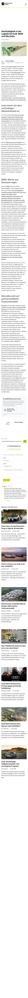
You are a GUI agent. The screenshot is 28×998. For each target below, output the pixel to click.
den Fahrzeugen (16, 72)
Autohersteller (12, 66)
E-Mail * (5, 463)
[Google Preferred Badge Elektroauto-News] (10, 410)
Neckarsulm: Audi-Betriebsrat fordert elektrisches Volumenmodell (13, 606)
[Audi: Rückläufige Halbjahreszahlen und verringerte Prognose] (14, 752)
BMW (8, 186)
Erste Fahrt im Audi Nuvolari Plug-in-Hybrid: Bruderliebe (12, 527)
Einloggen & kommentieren (15, 449)
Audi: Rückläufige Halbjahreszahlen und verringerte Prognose (10, 763)
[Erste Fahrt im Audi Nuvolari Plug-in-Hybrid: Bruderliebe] (14, 516)
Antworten (9, 500)
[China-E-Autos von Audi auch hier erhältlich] (14, 554)
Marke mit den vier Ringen (13, 142)
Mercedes (4, 305)
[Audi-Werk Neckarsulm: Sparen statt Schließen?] (14, 714)
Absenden (6, 480)
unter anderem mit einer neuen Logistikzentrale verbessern (13, 307)
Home (2, 39)
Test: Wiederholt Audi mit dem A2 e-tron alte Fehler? (13, 647)
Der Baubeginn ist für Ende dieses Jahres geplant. (11, 257)
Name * (5, 458)
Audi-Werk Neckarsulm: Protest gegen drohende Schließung (11, 686)
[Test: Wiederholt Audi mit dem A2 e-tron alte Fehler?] (14, 636)
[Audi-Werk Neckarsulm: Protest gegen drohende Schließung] (14, 674)
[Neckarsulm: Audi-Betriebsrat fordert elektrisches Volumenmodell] (14, 594)
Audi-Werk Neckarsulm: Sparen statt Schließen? (11, 725)
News (7, 39)
